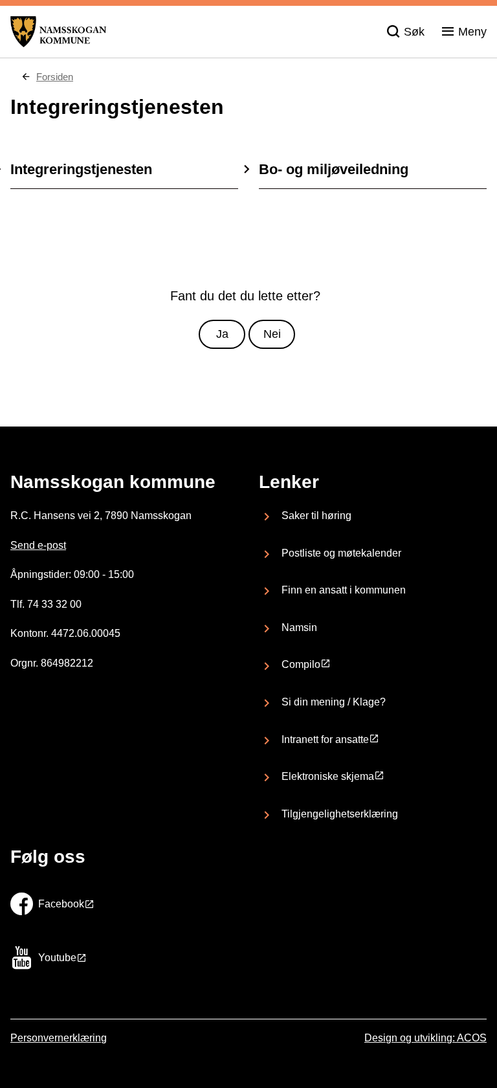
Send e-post (38, 545)
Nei (272, 334)
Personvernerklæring (58, 1037)
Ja (222, 334)
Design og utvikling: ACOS (425, 1037)
